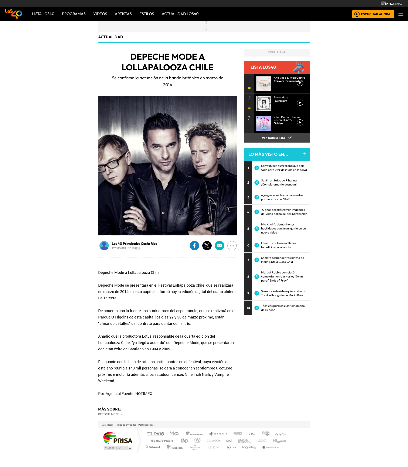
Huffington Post (161, 440)
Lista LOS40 (43, 13)
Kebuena (281, 440)
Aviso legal (107, 424)
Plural (193, 452)
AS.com (251, 434)
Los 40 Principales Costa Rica (134, 243)
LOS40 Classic (253, 440)
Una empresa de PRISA (117, 438)
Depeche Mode (108, 414)
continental (229, 440)
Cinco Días (213, 440)
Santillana (195, 434)
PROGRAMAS (74, 13)
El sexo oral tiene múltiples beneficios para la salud (278, 245)
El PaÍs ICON (212, 452)
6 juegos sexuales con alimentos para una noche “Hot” (282, 197)
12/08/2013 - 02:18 (126, 248)
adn (265, 434)
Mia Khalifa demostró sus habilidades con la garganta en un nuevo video (283, 228)
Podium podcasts (152, 446)
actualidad (110, 36)
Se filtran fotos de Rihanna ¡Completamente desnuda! (279, 182)
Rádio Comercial (287, 452)
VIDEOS (100, 13)
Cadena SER (237, 434)
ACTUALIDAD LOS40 (180, 13)
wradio (196, 440)
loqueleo (247, 452)
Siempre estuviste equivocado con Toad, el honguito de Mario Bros (283, 293)
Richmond (152, 452)
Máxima (241, 440)
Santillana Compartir (218, 434)
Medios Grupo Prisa (117, 447)
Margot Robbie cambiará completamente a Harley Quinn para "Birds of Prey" (282, 276)
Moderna (174, 452)
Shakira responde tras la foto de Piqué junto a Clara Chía (282, 260)
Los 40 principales (176, 434)
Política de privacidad (125, 424)
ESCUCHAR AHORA (375, 14)
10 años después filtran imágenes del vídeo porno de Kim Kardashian (284, 212)
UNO (184, 440)
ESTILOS (146, 13)
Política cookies (145, 424)
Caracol (280, 434)
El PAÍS (155, 434)
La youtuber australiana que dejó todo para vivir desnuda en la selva (284, 168)
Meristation (268, 452)
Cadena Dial (266, 440)
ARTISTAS (123, 13)
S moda (229, 452)
